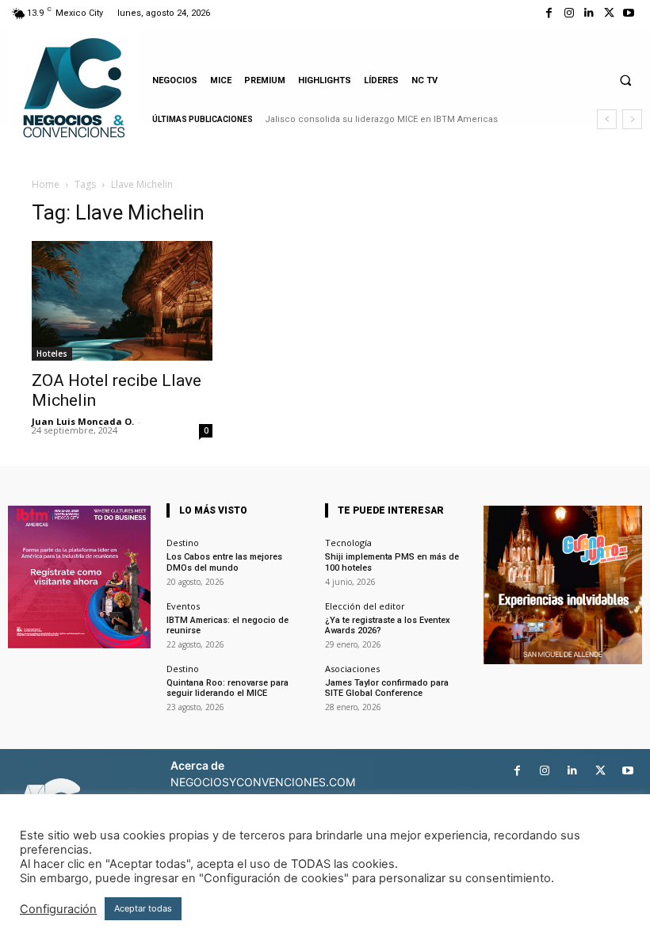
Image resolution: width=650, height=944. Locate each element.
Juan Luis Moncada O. (83, 421)
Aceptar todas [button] (143, 908)
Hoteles (51, 353)
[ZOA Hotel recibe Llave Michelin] (122, 301)
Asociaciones (352, 668)
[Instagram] (569, 13)
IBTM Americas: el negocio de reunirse (227, 625)
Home (45, 184)
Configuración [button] (58, 909)
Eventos (183, 606)
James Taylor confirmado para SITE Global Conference (387, 688)
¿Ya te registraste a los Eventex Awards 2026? (387, 625)
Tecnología (348, 542)
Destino (182, 542)
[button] (625, 80)
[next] (632, 119)
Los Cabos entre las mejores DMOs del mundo (224, 562)
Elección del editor (365, 606)
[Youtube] (629, 13)
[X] (609, 13)
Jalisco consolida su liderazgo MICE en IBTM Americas (381, 119)
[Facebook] (549, 13)
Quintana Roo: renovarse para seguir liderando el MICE (227, 688)
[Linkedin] (588, 13)
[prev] (607, 119)
